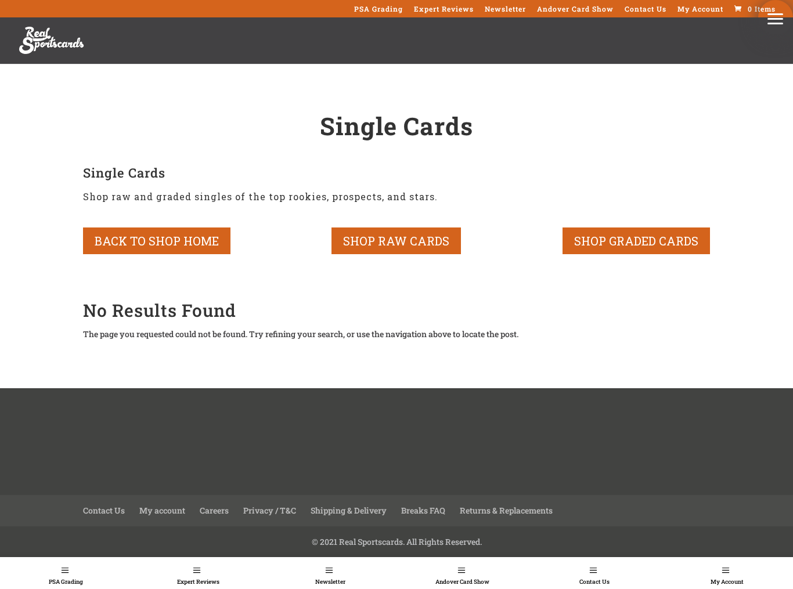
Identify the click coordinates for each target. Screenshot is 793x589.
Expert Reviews (198, 582)
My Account (727, 582)
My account (162, 510)
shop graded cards (636, 240)
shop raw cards (396, 240)
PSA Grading (66, 582)
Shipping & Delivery (349, 510)
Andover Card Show (462, 582)
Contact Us (594, 582)
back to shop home (157, 240)
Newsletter (330, 582)
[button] (775, 17)
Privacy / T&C (269, 510)
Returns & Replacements (506, 510)
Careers (214, 510)
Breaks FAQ (423, 510)
